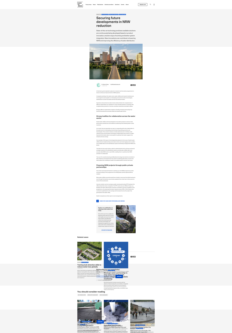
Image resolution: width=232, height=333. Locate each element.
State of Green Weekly (138, 319)
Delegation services (120, 319)
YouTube (136, 318)
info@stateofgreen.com (115, 84)
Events (122, 4)
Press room (118, 318)
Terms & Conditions (151, 319)
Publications (100, 4)
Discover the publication (117, 251)
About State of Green (120, 316)
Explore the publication (107, 230)
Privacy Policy (149, 317)
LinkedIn (136, 316)
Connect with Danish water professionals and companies (112, 201)
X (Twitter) (136, 317)
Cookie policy (149, 318)
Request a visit (143, 4)
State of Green (106, 84)
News (94, 4)
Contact (148, 316)
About (127, 4)
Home (78, 330)
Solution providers (109, 4)
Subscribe (119, 276)
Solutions (117, 4)
